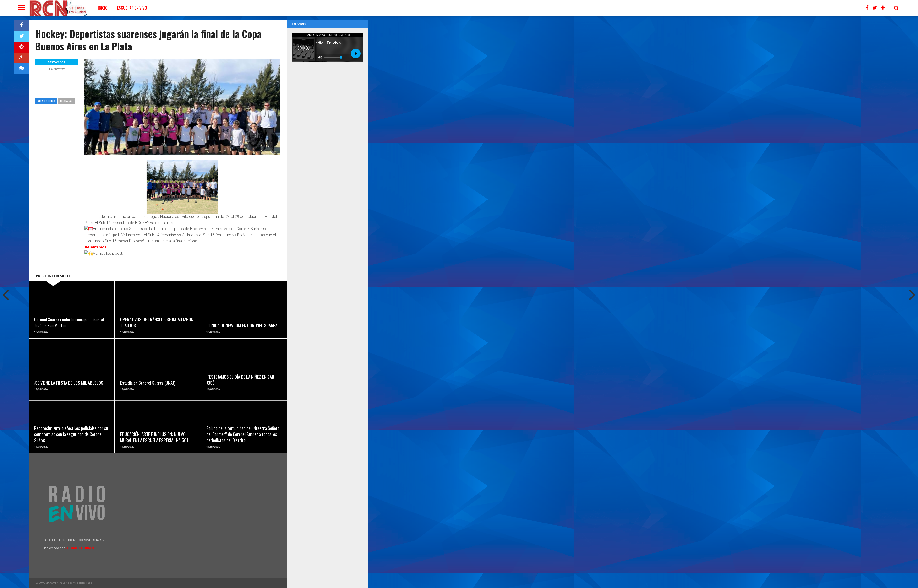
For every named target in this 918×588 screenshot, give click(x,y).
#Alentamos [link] (95, 247)
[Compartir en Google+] (21, 58)
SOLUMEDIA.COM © (79, 548)
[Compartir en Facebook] (21, 25)
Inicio (103, 8)
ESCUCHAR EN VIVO (132, 8)
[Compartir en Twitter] (21, 36)
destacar (66, 101)
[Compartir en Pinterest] (21, 47)
